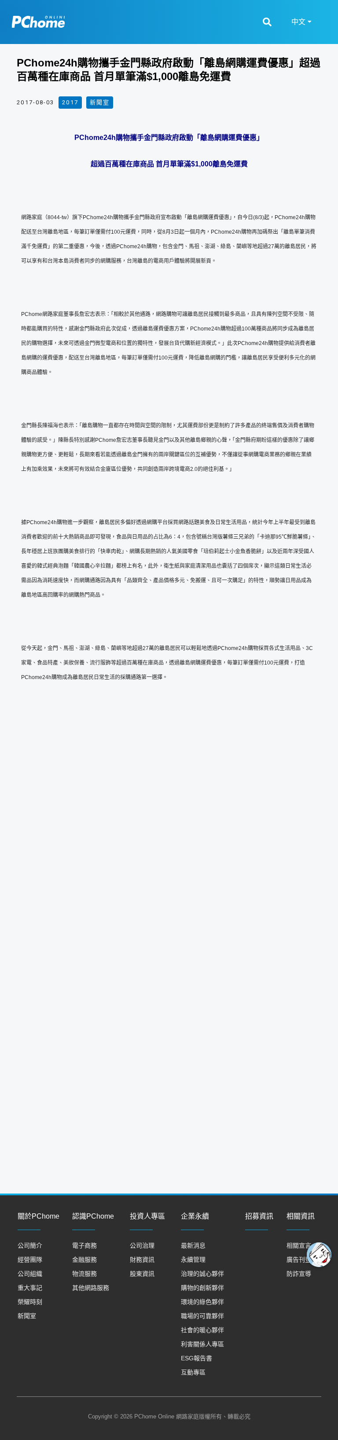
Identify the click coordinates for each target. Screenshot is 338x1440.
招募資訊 (259, 1216)
